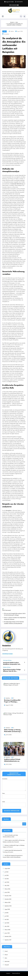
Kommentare (4, 778)
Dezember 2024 (8, 936)
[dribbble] (14, 5)
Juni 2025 (7, 916)
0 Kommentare (6, 34)
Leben (4, 31)
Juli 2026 (6, 872)
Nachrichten (7, 961)
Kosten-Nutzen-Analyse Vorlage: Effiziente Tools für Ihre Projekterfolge (12, 670)
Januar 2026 (7, 892)
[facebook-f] (10, 5)
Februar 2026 (7, 889)
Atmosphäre (8, 510)
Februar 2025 (7, 929)
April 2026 (7, 882)
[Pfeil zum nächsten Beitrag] (24, 670)
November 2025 (8, 899)
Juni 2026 (7, 875)
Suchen (6, 819)
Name (3, 793)
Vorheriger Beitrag (7, 660)
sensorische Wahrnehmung (17, 184)
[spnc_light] (24, 16)
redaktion (12, 31)
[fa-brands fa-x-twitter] (12, 5)
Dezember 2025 (8, 895)
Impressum (8, 973)
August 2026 (7, 868)
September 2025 (8, 906)
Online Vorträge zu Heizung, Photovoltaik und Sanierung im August (13, 730)
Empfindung (12, 338)
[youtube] (18, 5)
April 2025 (7, 923)
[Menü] (3, 16)
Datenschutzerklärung (16, 973)
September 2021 (8, 940)
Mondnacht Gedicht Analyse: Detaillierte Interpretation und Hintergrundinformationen (11, 663)
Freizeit (6, 951)
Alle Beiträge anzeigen (7, 653)
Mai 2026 (7, 878)
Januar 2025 (7, 933)
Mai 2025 (7, 919)
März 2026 (7, 885)
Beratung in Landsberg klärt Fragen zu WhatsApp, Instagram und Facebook (12, 701)
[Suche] (21, 16)
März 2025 (7, 926)
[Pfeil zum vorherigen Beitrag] (24, 662)
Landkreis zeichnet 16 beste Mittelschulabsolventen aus (12, 760)
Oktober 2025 (7, 902)
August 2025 (7, 909)
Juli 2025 (6, 912)
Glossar (6, 954)
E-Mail (3, 801)
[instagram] (16, 5)
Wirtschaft (7, 965)
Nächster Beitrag (6, 667)
